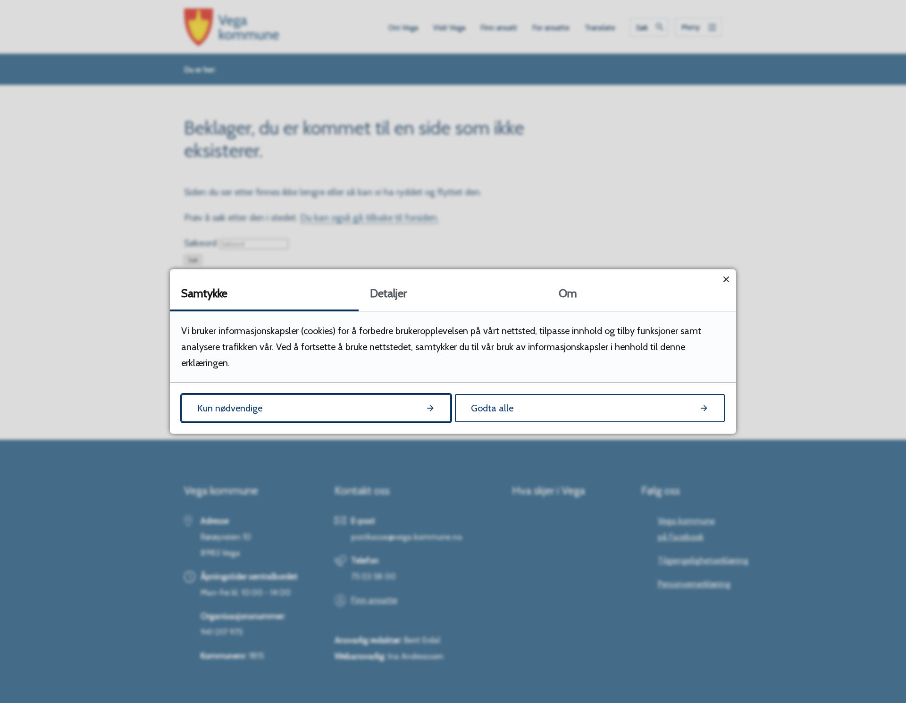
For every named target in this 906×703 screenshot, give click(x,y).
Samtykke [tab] (204, 293)
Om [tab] (568, 293)
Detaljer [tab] (388, 293)
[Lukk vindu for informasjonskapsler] (726, 279)
